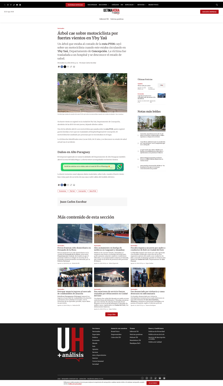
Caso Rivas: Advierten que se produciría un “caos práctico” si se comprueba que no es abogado (152, 143)
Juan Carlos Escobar (73, 202)
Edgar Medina (149, 263)
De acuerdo (153, 383)
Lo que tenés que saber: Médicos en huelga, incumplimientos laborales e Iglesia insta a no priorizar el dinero (151, 151)
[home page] (112, 12)
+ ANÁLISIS (115, 5)
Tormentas (62, 191)
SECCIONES (103, 5)
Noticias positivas (117, 19)
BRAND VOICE (153, 5)
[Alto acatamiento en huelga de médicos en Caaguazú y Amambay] (111, 233)
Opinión (140, 84)
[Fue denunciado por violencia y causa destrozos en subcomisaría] (148, 277)
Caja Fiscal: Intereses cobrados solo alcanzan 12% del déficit (146, 97)
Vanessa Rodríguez (151, 305)
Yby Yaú (72, 191)
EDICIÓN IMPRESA (209, 12)
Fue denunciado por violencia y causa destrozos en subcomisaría (147, 292)
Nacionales (60, 28)
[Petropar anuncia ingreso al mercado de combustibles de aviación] (74, 277)
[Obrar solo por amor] (162, 85)
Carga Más (112, 314)
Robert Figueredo (113, 263)
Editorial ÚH (104, 19)
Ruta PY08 (93, 191)
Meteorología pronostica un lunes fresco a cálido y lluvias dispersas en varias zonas (151, 159)
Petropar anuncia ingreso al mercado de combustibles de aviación (74, 292)
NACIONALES (92, 5)
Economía (141, 94)
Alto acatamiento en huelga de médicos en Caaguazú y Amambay (109, 249)
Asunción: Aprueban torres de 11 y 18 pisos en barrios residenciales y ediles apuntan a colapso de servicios (152, 135)
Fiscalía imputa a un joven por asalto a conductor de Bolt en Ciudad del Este (148, 249)
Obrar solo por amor (144, 85)
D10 (122, 5)
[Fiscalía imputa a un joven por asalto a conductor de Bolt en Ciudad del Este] (148, 233)
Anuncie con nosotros (119, 328)
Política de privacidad (74, 384)
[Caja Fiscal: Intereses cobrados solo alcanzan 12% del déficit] (162, 95)
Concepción (82, 191)
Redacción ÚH (152, 101)
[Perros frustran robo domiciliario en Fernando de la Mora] (74, 233)
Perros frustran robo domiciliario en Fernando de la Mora (74, 249)
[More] (108, 4)
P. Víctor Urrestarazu (151, 88)
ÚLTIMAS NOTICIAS (75, 5)
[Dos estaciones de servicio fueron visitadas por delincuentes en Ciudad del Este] (111, 277)
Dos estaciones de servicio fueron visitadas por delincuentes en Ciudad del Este (111, 293)
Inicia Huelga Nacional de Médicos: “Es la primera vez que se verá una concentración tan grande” (152, 167)
